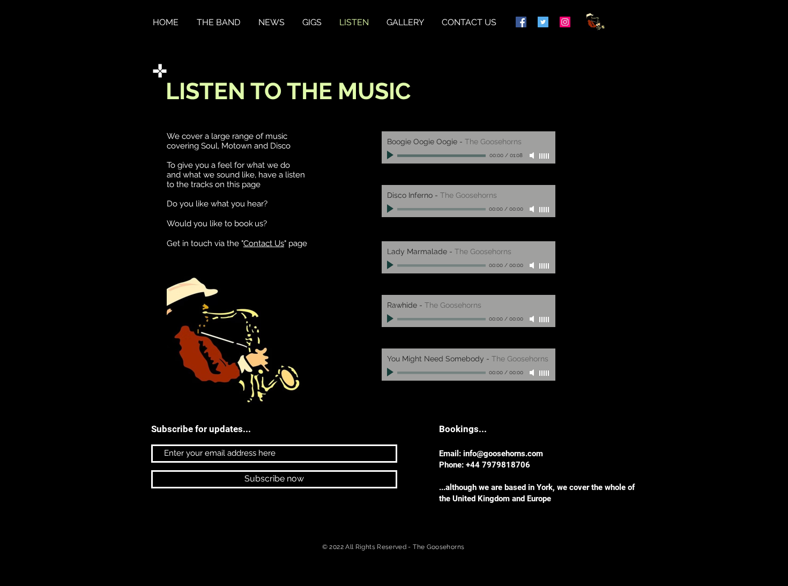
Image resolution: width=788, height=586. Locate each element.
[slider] (544, 156)
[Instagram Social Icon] (565, 22)
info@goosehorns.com (503, 453)
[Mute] (532, 155)
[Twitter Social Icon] (543, 22)
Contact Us (263, 243)
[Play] (391, 155)
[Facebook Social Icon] (521, 22)
